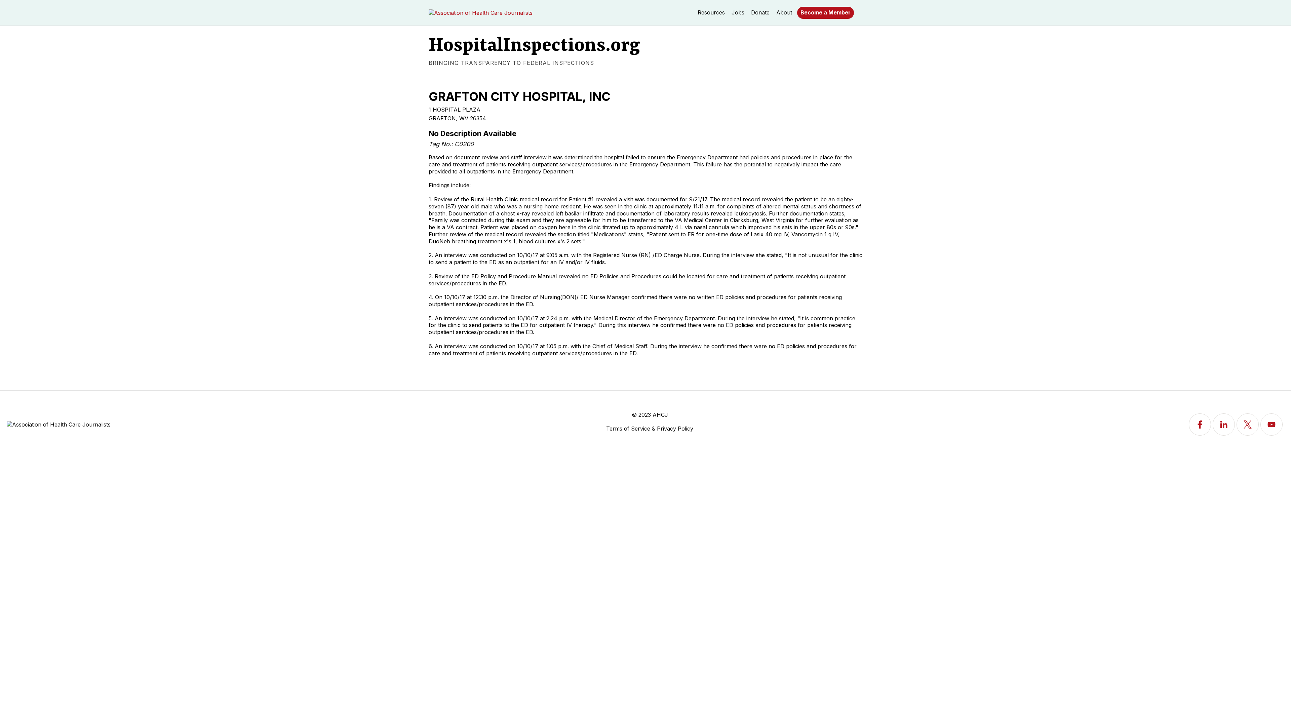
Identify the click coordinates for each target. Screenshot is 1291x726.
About (784, 12)
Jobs (738, 12)
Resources (711, 12)
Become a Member (825, 12)
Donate (760, 12)
